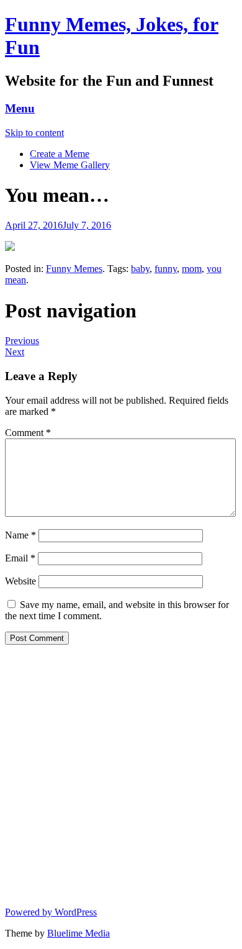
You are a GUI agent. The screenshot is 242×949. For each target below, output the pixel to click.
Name (20, 535)
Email (20, 558)
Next (14, 352)
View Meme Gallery (70, 165)
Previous (22, 340)
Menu (20, 108)
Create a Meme (59, 153)
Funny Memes (74, 268)
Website (20, 581)
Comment (28, 432)
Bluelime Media (78, 933)
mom (192, 268)
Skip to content (34, 132)
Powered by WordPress (51, 912)
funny (166, 268)
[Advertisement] (121, 776)
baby (140, 268)
